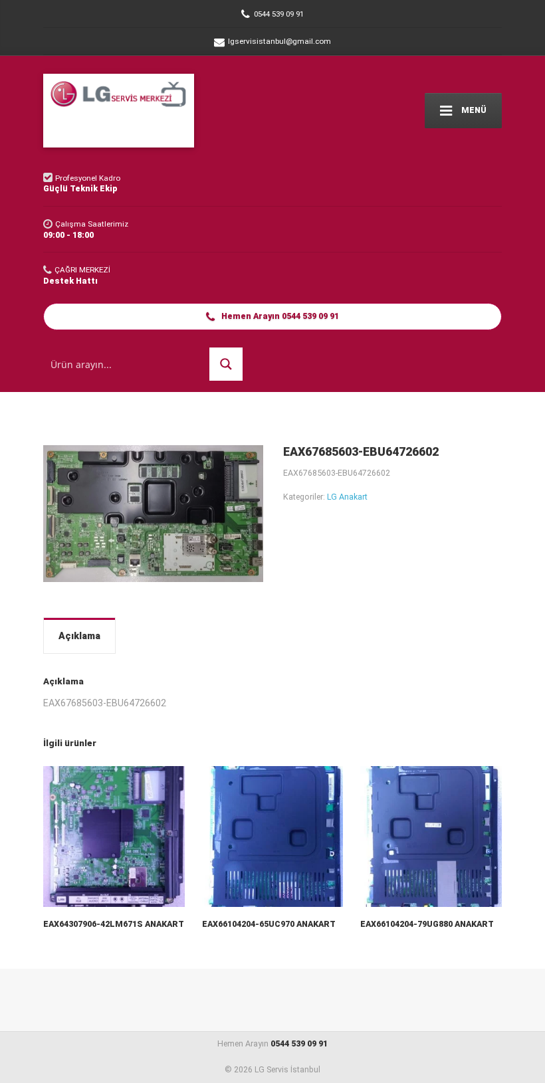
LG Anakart (347, 497)
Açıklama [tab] (79, 636)
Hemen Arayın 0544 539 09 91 (279, 316)
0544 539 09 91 (299, 1043)
